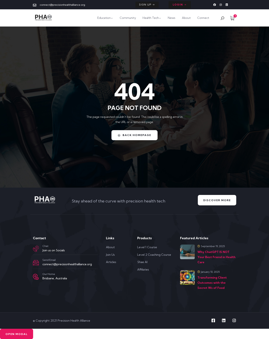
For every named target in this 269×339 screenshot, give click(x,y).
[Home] (44, 18)
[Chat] (36, 249)
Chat (45, 246)
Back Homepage (137, 135)
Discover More (217, 200)
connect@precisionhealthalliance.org (67, 264)
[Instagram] (220, 4)
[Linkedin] (226, 4)
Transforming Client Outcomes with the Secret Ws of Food (212, 283)
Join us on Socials (53, 250)
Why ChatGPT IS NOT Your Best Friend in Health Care (216, 257)
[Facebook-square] (213, 320)
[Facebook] (214, 4)
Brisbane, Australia (54, 278)
